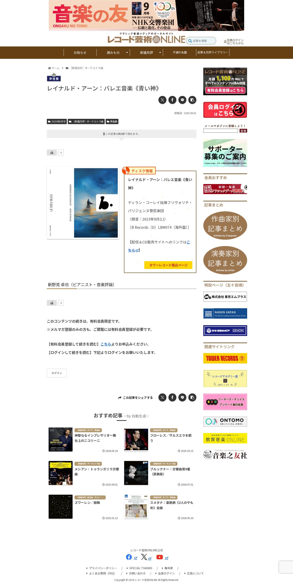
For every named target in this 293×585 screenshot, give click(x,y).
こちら (105, 344)
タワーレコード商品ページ (168, 265)
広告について (195, 573)
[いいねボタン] (52, 153)
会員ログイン (166, 573)
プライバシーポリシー (103, 568)
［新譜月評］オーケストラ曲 (87, 121)
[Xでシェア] (162, 100)
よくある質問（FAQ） (103, 573)
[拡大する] (114, 172)
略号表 (169, 568)
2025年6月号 (58, 121)
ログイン (57, 372)
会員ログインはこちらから (235, 41)
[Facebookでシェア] (172, 100)
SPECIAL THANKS (140, 568)
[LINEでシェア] (182, 100)
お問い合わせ (137, 573)
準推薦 (113, 121)
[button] (190, 41)
